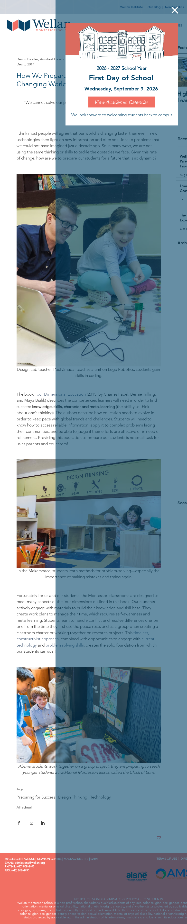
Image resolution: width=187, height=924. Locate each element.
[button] (175, 10)
